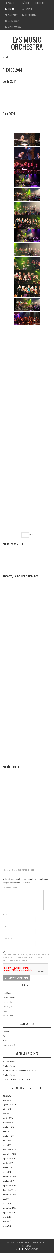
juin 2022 (7, 1140)
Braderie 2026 (9, 1066)
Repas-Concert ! (9, 1061)
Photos (5, 1010)
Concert (6, 1031)
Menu (6, 57)
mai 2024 (7, 1113)
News (5, 1040)
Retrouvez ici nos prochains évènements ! (20, 1070)
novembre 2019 (9, 1154)
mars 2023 (7, 1131)
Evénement (26, 2)
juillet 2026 (7, 1095)
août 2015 (7, 1216)
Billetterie (39, 2)
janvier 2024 (8, 1118)
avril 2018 (7, 1172)
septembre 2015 (9, 1212)
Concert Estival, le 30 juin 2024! (17, 1079)
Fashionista (21, 1249)
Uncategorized (9, 1045)
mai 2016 (7, 1198)
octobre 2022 (8, 1136)
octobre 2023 (8, 1127)
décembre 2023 (9, 1122)
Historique (7, 1006)
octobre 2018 (8, 1167)
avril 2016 (7, 1203)
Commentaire (11, 887)
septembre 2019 (9, 1158)
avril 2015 (7, 1225)
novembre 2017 (9, 1176)
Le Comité (7, 1001)
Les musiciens (9, 997)
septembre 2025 (9, 1104)
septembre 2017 (9, 1185)
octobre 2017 (8, 1180)
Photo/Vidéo (8, 1015)
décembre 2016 (9, 1189)
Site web (8, 938)
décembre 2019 (9, 1149)
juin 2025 (7, 1109)
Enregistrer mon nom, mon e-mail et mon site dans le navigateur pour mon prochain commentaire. (26, 957)
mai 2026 (7, 1100)
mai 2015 (7, 1221)
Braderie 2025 (9, 1075)
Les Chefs (7, 992)
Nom (6, 914)
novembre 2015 (9, 1207)
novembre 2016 (9, 1194)
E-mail (7, 926)
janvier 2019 (8, 1163)
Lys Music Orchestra (27, 43)
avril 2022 (7, 1145)
